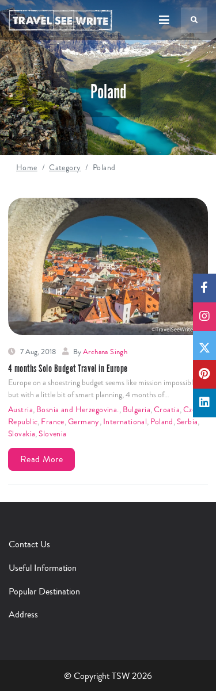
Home (26, 168)
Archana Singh (105, 352)
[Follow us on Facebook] (204, 288)
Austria (20, 410)
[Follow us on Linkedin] (204, 403)
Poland (161, 422)
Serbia (187, 422)
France (53, 422)
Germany (84, 422)
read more (41, 459)
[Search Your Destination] (194, 20)
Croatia (167, 410)
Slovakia (21, 434)
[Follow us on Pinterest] (204, 374)
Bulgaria (136, 410)
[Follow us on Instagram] (204, 316)
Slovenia (52, 434)
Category (65, 168)
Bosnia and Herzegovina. (77, 410)
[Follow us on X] (204, 345)
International (125, 422)
